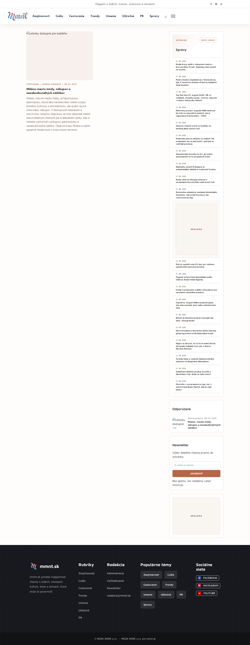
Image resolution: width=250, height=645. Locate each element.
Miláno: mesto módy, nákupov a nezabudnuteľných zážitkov (48, 91)
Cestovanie (76, 16)
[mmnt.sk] (17, 16)
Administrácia (115, 573)
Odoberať (196, 473)
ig (216, 3)
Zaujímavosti (41, 16)
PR (142, 16)
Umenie (111, 16)
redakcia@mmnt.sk (119, 595)
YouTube (207, 593)
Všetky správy (208, 40)
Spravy (154, 16)
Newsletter (114, 588)
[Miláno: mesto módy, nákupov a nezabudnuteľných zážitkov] (59, 55)
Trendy (95, 16)
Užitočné (128, 16)
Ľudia (59, 16)
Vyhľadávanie (115, 580)
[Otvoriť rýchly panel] (173, 16)
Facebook (208, 577)
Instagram (208, 585)
